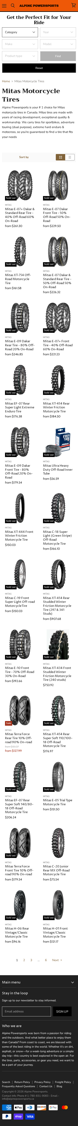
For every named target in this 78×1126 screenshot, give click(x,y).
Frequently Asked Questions (18, 1086)
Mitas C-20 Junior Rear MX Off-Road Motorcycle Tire (56, 870)
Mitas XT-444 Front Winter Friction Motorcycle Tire (19, 536)
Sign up (62, 1011)
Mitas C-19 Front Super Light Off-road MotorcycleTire (20, 602)
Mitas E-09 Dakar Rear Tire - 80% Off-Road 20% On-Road (20, 345)
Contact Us (45, 1086)
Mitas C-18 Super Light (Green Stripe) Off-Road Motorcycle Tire (57, 538)
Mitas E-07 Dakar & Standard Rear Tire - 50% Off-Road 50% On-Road (57, 281)
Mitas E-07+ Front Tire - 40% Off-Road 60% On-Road (58, 345)
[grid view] (60, 157)
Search (6, 1082)
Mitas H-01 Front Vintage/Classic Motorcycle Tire (55, 933)
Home (6, 81)
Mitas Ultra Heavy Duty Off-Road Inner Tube (58, 470)
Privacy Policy (42, 1082)
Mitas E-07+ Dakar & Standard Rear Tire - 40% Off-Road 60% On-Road (20, 215)
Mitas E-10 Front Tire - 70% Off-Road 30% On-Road (19, 672)
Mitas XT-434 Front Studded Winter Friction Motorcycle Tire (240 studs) (57, 674)
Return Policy (22, 1082)
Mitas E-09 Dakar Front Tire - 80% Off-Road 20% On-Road (19, 472)
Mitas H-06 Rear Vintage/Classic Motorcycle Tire (17, 933)
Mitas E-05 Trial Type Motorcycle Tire (57, 802)
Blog (59, 1086)
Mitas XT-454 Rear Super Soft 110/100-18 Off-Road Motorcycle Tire (57, 740)
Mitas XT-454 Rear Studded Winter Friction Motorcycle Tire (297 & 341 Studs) (57, 606)
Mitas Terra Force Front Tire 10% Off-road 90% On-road (19, 870)
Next (55, 960)
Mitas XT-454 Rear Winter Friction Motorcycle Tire (56, 408)
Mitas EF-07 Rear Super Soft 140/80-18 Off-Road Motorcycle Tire (19, 806)
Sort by (24, 157)
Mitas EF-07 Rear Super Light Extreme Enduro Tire (19, 408)
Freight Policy (63, 1082)
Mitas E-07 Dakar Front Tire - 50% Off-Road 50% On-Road (56, 215)
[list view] (70, 157)
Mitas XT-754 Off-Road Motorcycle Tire (18, 279)
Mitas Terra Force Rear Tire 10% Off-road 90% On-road (18, 738)
